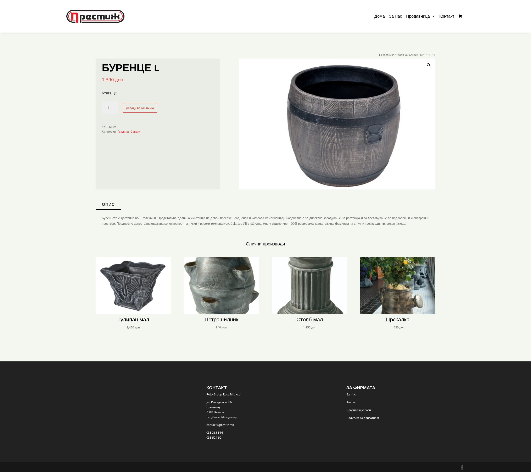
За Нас (395, 16)
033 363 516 (214, 432)
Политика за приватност (362, 418)
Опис (108, 204)
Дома (379, 16)
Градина (402, 55)
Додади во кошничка (140, 108)
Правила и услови (358, 410)
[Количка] (460, 16)
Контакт (446, 16)
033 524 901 (214, 437)
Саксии (413, 55)
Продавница (418, 16)
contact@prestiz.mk (220, 425)
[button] (428, 65)
